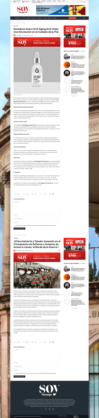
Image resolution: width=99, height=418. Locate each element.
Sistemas (19, 35)
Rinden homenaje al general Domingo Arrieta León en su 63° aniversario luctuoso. (78, 57)
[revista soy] (37, 42)
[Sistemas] (15, 35)
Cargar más (74, 95)
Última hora (18, 22)
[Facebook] (81, 2)
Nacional (23, 22)
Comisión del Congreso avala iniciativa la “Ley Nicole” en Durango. (77, 82)
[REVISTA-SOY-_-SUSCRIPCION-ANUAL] (74, 36)
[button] (83, 18)
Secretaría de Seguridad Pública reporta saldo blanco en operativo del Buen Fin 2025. (78, 73)
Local (72, 54)
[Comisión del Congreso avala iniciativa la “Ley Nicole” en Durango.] (67, 81)
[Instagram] (83, 2)
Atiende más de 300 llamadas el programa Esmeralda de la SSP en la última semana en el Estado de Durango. (78, 90)
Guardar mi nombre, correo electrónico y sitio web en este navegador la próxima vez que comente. (35, 225)
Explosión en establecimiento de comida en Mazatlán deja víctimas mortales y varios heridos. (78, 65)
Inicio (15, 22)
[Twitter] (84, 2)
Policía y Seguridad (75, 86)
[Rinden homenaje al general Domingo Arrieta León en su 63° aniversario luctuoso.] (67, 56)
